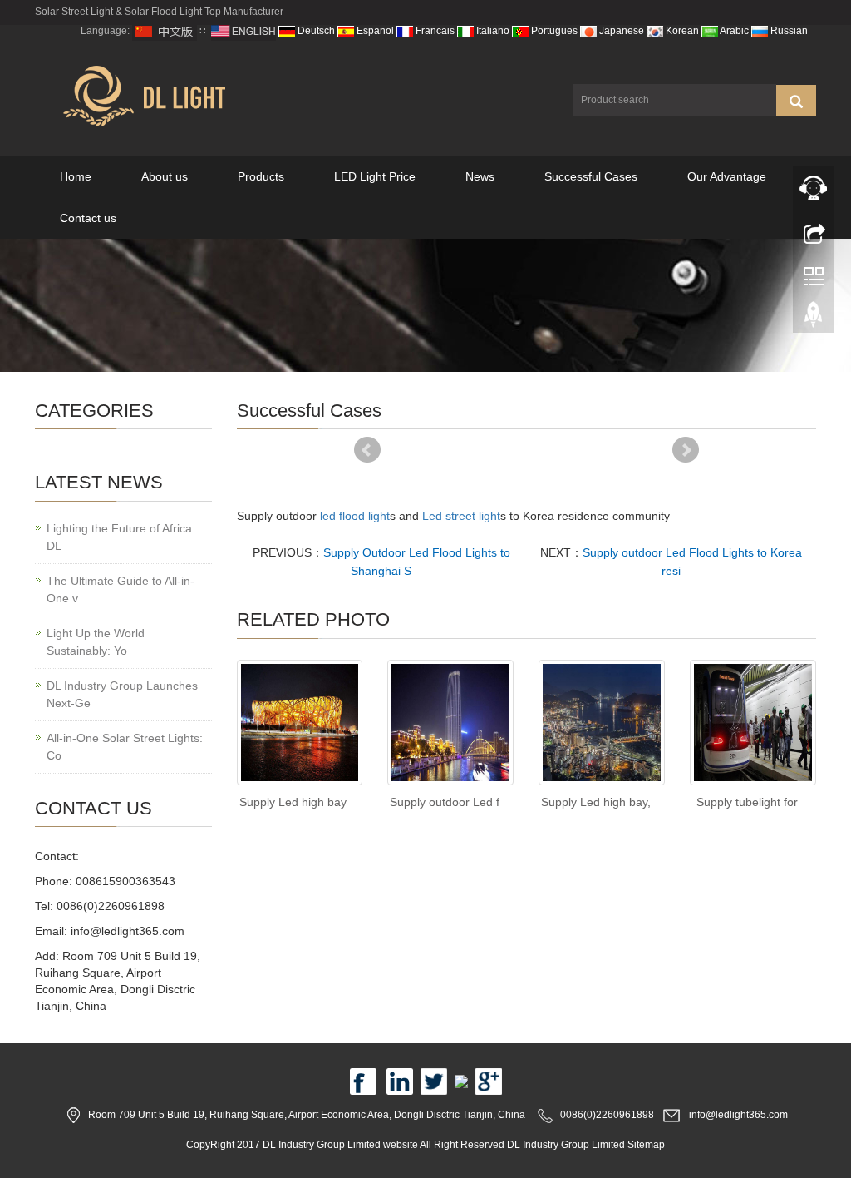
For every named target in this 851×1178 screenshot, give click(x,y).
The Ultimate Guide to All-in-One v (120, 589)
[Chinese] (164, 31)
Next (685, 450)
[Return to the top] (813, 318)
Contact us (88, 218)
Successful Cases (590, 176)
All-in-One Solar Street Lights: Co (125, 746)
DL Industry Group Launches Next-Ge (122, 694)
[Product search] (796, 100)
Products (261, 176)
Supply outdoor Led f (444, 802)
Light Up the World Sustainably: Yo (96, 641)
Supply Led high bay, (596, 802)
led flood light (355, 515)
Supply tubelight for (747, 802)
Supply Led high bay (293, 802)
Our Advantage (726, 176)
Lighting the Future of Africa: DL (121, 537)
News (479, 176)
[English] (243, 31)
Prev (367, 450)
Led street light (461, 515)
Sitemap (646, 1145)
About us (164, 176)
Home (75, 176)
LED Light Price (375, 176)
